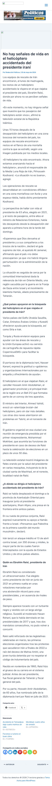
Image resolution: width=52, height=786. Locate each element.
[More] (35, 752)
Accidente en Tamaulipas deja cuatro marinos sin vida (13, 724)
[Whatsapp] (30, 752)
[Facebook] (5, 752)
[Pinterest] (20, 752)
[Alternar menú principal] (46, 5)
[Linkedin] (15, 752)
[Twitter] (10, 752)
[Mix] (25, 752)
